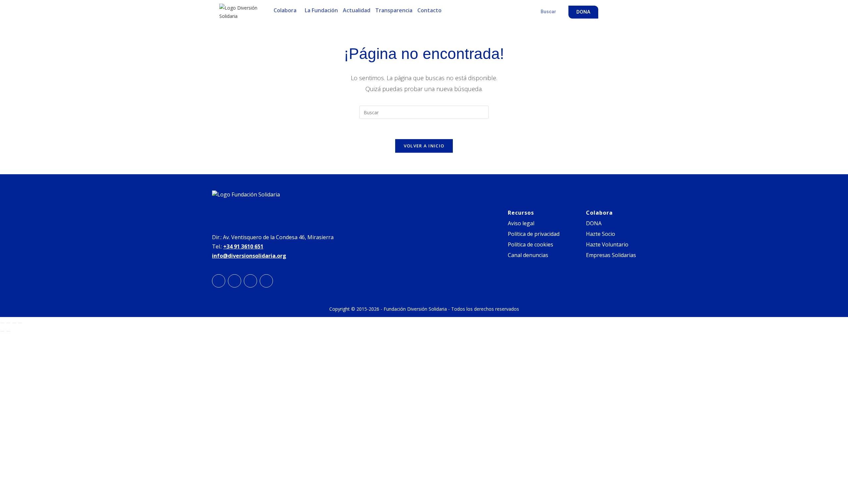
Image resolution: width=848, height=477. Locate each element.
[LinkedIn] (234, 281)
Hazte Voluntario (607, 244)
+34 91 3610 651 (243, 246)
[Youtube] (266, 281)
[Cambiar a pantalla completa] (8, 323)
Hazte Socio (600, 234)
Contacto (429, 10)
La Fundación (321, 10)
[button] (287, 10)
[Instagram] (218, 281)
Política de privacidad (533, 234)
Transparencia (393, 10)
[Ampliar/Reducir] (2, 323)
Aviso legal (521, 223)
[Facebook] (250, 281)
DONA (594, 223)
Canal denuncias (528, 255)
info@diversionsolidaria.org (249, 255)
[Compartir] (14, 323)
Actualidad (356, 10)
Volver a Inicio (424, 146)
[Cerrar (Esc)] (20, 323)
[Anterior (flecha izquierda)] (2, 331)
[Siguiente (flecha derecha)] (8, 331)
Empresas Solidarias (611, 255)
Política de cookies (530, 244)
